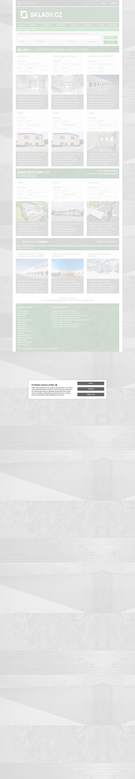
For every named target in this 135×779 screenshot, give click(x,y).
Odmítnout (91, 389)
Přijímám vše (91, 394)
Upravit (91, 383)
